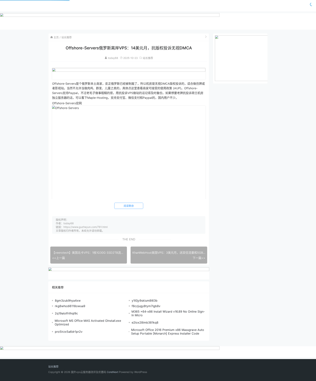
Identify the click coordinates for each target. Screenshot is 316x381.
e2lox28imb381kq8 (145, 322)
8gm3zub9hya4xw (68, 300)
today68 (113, 57)
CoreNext (112, 372)
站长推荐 (66, 37)
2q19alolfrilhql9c (66, 313)
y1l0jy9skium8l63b (144, 300)
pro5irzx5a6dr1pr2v (68, 331)
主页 (56, 37)
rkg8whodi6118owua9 (70, 306)
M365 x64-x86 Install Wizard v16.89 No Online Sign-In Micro (168, 313)
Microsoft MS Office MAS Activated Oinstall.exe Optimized (88, 322)
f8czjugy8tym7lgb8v (146, 306)
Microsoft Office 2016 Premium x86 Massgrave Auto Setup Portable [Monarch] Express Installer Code (167, 331)
